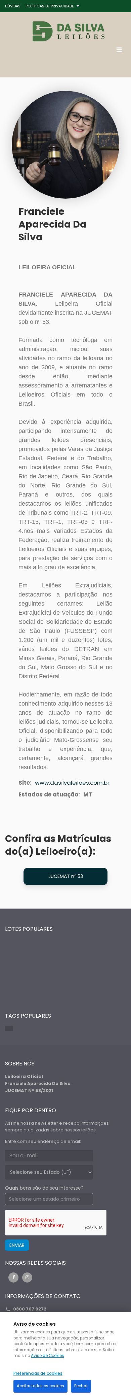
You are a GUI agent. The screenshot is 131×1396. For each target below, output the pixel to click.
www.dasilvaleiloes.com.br (72, 783)
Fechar (81, 1386)
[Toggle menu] (119, 50)
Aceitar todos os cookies (40, 1386)
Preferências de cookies (37, 1373)
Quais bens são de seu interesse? (44, 1188)
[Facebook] (13, 1277)
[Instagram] (27, 1277)
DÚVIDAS (12, 6)
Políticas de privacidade (50, 6)
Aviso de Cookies (47, 1355)
